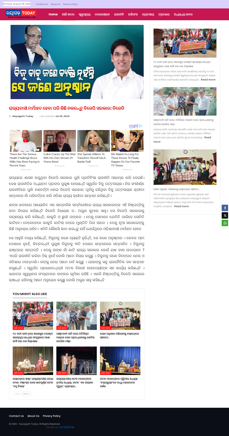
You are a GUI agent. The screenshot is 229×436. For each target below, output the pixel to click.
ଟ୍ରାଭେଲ (164, 14)
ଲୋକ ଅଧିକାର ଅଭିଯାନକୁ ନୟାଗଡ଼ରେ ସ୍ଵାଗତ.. (176, 189)
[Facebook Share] (225, 208)
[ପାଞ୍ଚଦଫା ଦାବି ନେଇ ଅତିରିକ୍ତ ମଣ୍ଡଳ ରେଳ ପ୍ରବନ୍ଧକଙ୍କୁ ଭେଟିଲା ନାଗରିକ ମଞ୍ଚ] (76, 316)
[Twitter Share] (225, 215)
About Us (55, 4)
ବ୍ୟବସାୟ (148, 14)
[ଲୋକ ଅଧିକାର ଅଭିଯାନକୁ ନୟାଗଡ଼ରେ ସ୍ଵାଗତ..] (120, 316)
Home (53, 14)
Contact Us (42, 4)
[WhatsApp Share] (225, 223)
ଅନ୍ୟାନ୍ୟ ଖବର (183, 14)
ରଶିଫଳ (133, 14)
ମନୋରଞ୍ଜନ (102, 14)
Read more (208, 79)
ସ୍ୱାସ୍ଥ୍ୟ (85, 14)
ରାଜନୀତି (119, 14)
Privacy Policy (70, 4)
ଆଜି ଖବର (68, 14)
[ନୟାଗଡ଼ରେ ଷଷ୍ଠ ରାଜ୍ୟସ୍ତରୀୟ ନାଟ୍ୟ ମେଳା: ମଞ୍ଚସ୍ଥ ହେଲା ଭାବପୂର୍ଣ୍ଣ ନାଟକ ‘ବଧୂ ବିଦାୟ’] (33, 361)
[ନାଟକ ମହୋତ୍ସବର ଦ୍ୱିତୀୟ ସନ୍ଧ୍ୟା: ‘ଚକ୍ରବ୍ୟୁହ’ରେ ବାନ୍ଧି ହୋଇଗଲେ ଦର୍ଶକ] (120, 361)
